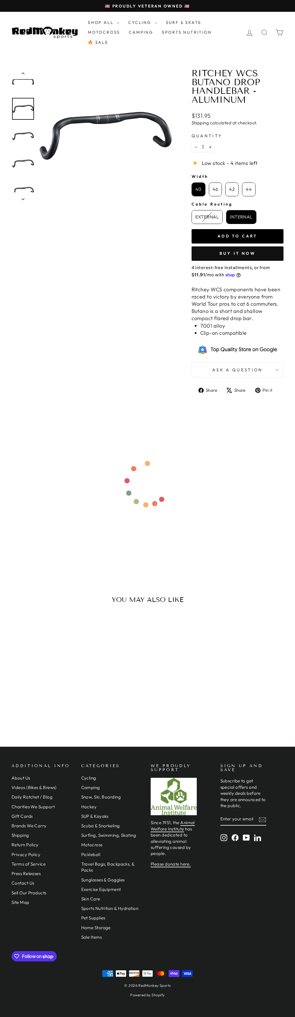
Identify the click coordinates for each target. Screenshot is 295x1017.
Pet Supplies (93, 918)
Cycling (88, 778)
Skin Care (90, 899)
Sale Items (91, 937)
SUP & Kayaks (95, 816)
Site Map (20, 902)
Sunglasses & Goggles (103, 880)
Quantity (207, 135)
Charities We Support (33, 806)
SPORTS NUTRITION (187, 32)
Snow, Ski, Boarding (101, 797)
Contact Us (23, 883)
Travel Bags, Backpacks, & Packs (108, 867)
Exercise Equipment (101, 889)
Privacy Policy (26, 854)
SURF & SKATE (184, 22)
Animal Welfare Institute (173, 825)
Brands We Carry (29, 825)
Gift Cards (22, 816)
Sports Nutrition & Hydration (110, 908)
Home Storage (96, 927)
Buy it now (238, 253)
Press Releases (26, 873)
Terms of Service (29, 864)
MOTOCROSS (104, 32)
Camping (90, 787)
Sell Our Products (29, 893)
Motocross (92, 844)
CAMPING (141, 32)
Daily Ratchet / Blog (32, 797)
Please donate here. (171, 864)
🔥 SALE (98, 42)
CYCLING (140, 22)
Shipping (200, 123)
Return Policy (25, 844)
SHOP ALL (101, 22)
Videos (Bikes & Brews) (34, 787)
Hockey (89, 806)
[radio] (198, 189)
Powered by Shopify (147, 995)
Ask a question (237, 369)
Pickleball (91, 854)
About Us (21, 778)
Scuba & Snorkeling (100, 825)
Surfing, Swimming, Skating (108, 835)
